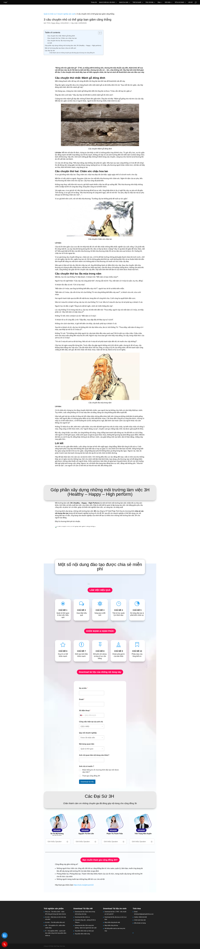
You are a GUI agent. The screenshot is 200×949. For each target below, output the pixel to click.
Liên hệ (190, 2)
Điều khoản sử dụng (140, 923)
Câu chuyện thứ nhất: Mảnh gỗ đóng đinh (61, 36)
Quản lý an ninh (123, 2)
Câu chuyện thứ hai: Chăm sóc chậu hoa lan (62, 38)
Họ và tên (83, 688)
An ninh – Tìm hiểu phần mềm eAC (55, 922)
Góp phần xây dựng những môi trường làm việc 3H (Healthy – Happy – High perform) (73, 45)
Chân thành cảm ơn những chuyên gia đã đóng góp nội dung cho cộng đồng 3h (72, 52)
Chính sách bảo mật (140, 920)
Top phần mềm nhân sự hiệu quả (84, 931)
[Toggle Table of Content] (99, 33)
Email (81, 699)
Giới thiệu (168, 2)
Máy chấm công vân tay (111, 925)
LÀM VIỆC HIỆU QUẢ (100, 590)
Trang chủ (94, 2)
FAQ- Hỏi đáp (149, 2)
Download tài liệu (87, 782)
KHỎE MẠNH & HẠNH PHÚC (100, 631)
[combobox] (81, 715)
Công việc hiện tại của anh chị (91, 722)
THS (48, 23)
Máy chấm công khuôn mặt (112, 922)
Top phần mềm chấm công (82, 934)
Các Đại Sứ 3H (50, 50)
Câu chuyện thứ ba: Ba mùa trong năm (60, 40)
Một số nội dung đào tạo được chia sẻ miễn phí (60, 48)
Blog (159, 2)
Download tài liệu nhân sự (82, 917)
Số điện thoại (85, 710)
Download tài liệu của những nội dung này (100, 672)
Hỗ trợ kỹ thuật (179, 2)
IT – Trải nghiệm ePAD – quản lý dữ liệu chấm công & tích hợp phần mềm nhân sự (55, 933)
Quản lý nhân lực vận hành (107, 2)
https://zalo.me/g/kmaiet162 (84, 885)
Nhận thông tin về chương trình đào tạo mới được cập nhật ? (100, 771)
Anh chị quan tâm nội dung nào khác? (94, 755)
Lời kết (49, 43)
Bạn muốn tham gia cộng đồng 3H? (100, 860)
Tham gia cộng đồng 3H (91, 776)
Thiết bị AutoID (137, 2)
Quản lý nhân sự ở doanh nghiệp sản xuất (59, 14)
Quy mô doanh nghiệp (88, 733)
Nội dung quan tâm (86, 744)
